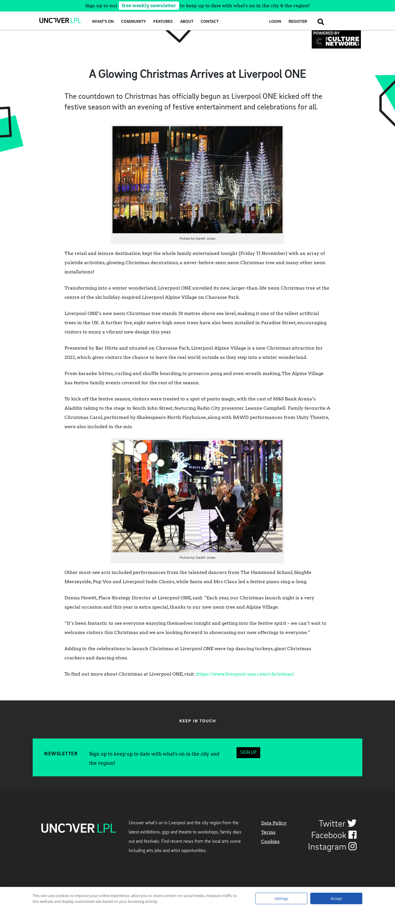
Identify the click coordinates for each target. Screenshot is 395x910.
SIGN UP (248, 752)
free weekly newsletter (149, 5)
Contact (210, 22)
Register (298, 22)
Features (163, 22)
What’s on (103, 22)
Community (133, 22)
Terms (268, 832)
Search (319, 22)
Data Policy (274, 823)
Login (275, 22)
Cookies (270, 841)
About (186, 22)
